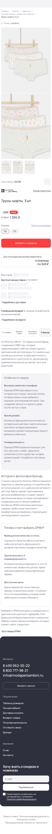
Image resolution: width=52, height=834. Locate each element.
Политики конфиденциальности (22, 799)
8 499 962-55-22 (16, 665)
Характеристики (42, 190)
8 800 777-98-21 (15, 670)
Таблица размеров (41, 225)
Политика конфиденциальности (34, 816)
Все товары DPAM (11, 631)
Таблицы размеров (13, 703)
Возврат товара (11, 717)
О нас (6, 750)
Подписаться (26, 787)
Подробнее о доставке (14, 302)
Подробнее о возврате (14, 319)
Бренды (7, 732)
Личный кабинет (12, 708)
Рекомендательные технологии (20, 822)
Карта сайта (41, 822)
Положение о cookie (26, 819)
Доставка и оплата (13, 712)
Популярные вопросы (15, 722)
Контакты (8, 755)
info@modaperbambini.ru (23, 675)
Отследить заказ (12, 727)
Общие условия (10, 816)
